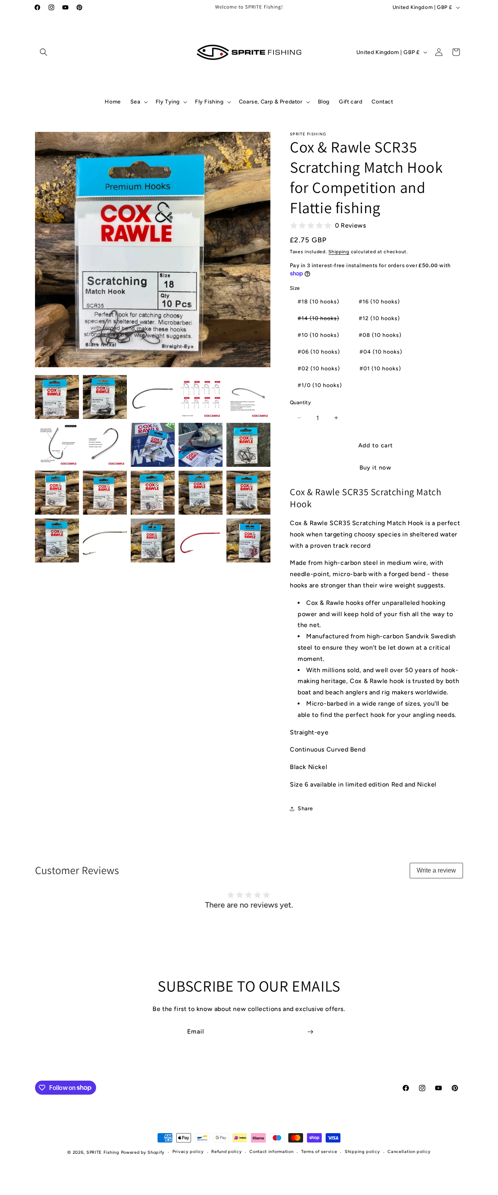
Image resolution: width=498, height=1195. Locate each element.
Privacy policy (188, 1151)
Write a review (436, 870)
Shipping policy (362, 1151)
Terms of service (319, 1151)
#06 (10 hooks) (319, 352)
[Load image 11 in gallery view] (57, 493)
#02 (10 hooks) (319, 368)
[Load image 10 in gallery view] (248, 445)
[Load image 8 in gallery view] (153, 445)
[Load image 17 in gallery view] (105, 540)
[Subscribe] (310, 1032)
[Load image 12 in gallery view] (105, 493)
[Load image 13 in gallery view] (153, 493)
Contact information (271, 1151)
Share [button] (305, 808)
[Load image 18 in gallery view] (153, 540)
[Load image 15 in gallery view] (248, 493)
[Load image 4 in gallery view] (201, 397)
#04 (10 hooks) (380, 352)
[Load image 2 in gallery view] (105, 397)
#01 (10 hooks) (380, 368)
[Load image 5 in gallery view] (248, 397)
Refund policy (226, 1151)
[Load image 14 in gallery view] (201, 493)
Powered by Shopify (143, 1152)
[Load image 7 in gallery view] (105, 445)
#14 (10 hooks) (322, 320)
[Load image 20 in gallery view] (248, 540)
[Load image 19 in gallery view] (201, 540)
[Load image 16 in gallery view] (57, 540)
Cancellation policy (409, 1151)
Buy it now (375, 467)
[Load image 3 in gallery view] (153, 397)
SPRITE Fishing (102, 1152)
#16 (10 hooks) (379, 301)
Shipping (338, 251)
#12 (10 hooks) (379, 318)
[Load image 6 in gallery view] (57, 445)
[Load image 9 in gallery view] (201, 445)
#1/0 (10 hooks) (320, 385)
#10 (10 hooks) (318, 335)
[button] (43, 52)
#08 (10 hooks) (380, 335)
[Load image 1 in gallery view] (57, 397)
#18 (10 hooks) (318, 301)
